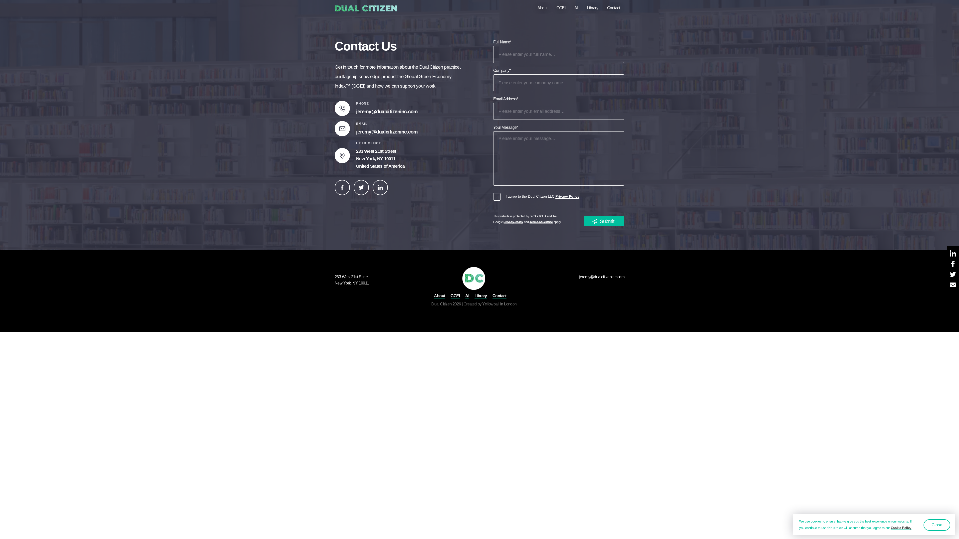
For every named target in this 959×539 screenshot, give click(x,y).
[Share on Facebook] (953, 264)
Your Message (505, 127)
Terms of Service (541, 222)
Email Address (505, 99)
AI (576, 8)
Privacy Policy (567, 196)
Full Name (502, 42)
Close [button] (937, 525)
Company (501, 70)
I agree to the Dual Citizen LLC (542, 196)
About (542, 8)
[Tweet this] (953, 274)
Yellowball (490, 304)
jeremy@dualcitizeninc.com (387, 111)
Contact (613, 8)
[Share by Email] (953, 285)
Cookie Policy (901, 528)
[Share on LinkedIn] (953, 253)
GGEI (561, 8)
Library (592, 8)
